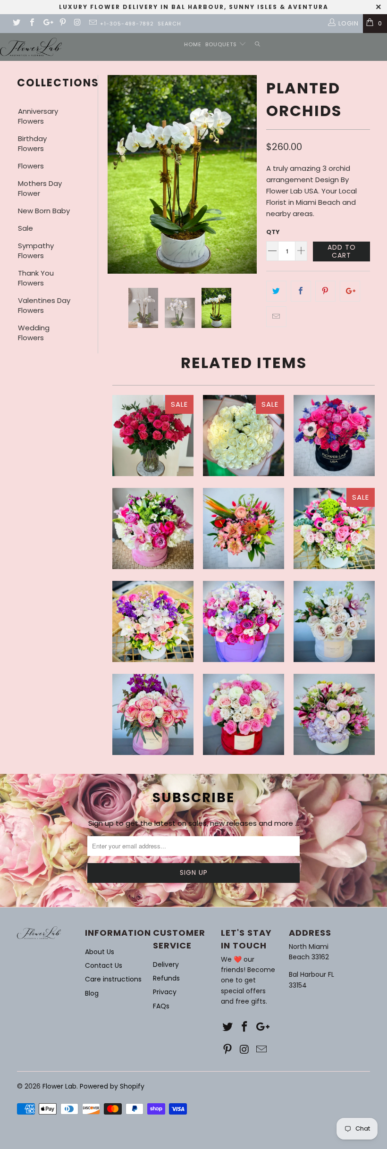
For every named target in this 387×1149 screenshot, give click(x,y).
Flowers (31, 166)
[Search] (257, 44)
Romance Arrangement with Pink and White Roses (243, 714)
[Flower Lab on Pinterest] (62, 23)
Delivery (166, 964)
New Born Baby (44, 211)
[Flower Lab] (31, 47)
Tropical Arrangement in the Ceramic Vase (243, 528)
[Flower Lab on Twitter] (16, 23)
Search (169, 23)
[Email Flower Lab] (92, 23)
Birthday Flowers (32, 143)
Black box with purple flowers (334, 435)
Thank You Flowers (36, 278)
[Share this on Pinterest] (325, 291)
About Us (99, 951)
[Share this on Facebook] (301, 291)
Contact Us (103, 965)
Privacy (165, 992)
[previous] (116, 174)
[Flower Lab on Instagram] (77, 23)
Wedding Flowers (34, 333)
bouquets (222, 44)
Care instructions (113, 979)
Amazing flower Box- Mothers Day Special (153, 528)
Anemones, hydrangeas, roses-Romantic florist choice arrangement (334, 528)
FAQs (161, 1006)
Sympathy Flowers (36, 250)
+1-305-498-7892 (127, 23)
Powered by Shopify (112, 1086)
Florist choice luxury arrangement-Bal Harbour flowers (153, 621)
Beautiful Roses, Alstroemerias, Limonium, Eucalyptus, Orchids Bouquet (243, 621)
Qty (273, 231)
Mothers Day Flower (40, 188)
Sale (25, 228)
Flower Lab (59, 1086)
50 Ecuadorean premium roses (243, 435)
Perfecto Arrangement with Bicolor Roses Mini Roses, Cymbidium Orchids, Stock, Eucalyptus (153, 714)
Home (193, 44)
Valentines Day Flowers (44, 305)
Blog (92, 993)
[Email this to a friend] (276, 316)
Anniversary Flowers (38, 116)
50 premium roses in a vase (153, 435)
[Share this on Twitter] (276, 291)
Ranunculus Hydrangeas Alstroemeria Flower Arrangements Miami (334, 714)
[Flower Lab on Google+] (46, 23)
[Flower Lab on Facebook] (31, 23)
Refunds (166, 978)
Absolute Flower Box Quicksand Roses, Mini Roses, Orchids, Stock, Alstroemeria (334, 621)
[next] (247, 174)
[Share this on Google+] (350, 291)
